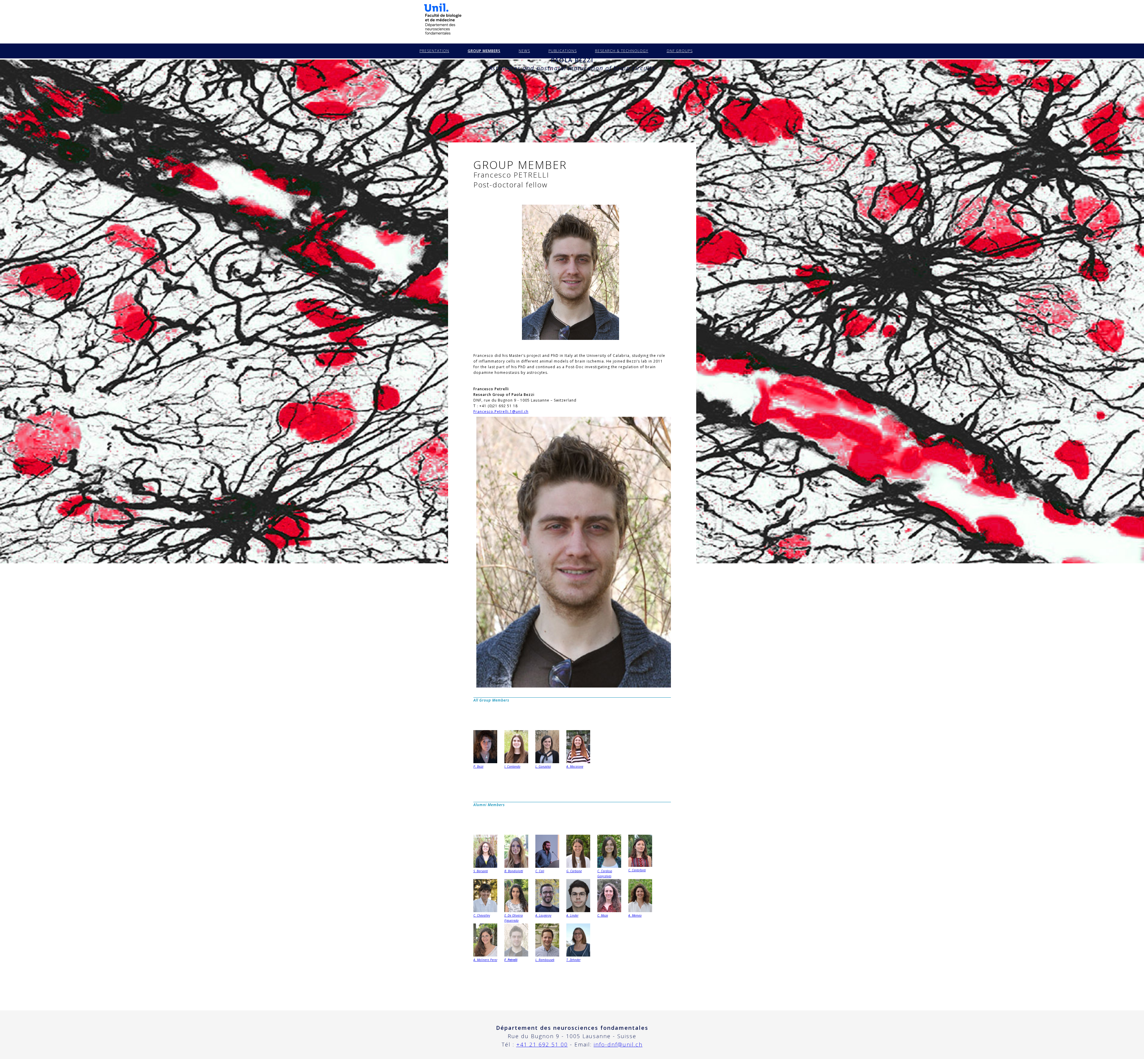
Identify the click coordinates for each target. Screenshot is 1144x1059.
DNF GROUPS (680, 50)
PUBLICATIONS (562, 50)
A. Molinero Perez (485, 960)
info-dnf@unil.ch (618, 1044)
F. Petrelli (510, 960)
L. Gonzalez (543, 766)
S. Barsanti (480, 871)
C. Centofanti (637, 870)
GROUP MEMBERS (484, 50)
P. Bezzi (478, 766)
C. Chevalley (481, 915)
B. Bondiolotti (513, 871)
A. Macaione (574, 766)
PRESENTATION (434, 50)
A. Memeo (635, 915)
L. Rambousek (544, 960)
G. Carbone (574, 871)
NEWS (524, 50)
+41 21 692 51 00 (542, 1044)
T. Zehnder (573, 960)
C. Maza (602, 915)
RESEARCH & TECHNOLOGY (621, 50)
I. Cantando (512, 766)
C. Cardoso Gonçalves (604, 873)
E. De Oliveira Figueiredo (513, 918)
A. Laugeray (543, 915)
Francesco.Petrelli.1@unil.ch (501, 411)
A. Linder (572, 915)
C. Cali (539, 871)
